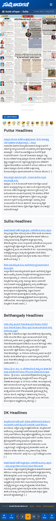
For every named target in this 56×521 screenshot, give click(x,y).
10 (34, 517)
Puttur (38, 506)
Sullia (32, 506)
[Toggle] (51, 4)
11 (39, 517)
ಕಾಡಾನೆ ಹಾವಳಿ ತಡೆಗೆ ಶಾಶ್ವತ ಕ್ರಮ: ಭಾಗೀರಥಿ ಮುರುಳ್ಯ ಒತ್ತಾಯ (27, 230)
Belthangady (48, 506)
